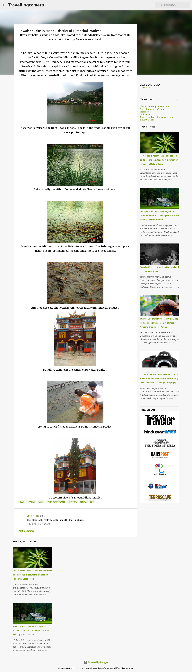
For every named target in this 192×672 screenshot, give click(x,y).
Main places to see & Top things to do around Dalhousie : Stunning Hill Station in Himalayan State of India (32, 630)
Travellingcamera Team (152, 109)
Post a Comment (26, 531)
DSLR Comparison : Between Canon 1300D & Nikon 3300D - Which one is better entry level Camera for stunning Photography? (159, 378)
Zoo (92, 502)
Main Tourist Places (56, 502)
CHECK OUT (146, 87)
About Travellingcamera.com (154, 106)
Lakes (41, 502)
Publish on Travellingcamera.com (156, 117)
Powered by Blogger (97, 662)
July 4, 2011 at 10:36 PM (39, 524)
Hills (22, 502)
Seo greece (32, 515)
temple (83, 502)
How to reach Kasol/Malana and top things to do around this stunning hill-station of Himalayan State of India (32, 575)
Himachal (31, 502)
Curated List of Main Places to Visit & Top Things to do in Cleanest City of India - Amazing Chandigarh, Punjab (159, 323)
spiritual (72, 502)
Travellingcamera (26, 4)
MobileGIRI (145, 114)
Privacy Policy (147, 120)
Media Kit (144, 112)
